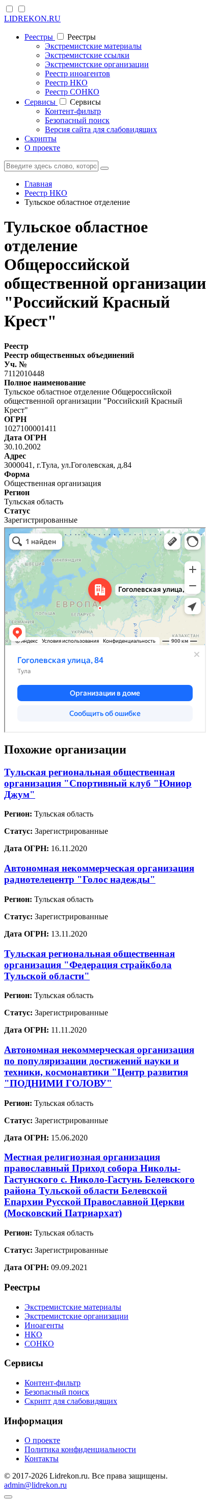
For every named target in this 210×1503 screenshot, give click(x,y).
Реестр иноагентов (77, 73)
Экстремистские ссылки (87, 55)
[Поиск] (104, 168)
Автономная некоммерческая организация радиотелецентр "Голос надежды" (99, 874)
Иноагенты (44, 1325)
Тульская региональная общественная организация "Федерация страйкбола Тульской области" (89, 964)
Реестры (39, 37)
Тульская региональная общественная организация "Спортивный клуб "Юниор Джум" (98, 783)
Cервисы (41, 102)
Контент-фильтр (73, 111)
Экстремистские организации (97, 64)
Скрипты (40, 138)
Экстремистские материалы (93, 46)
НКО (33, 1334)
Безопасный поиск (77, 120)
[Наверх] (8, 1496)
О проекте (42, 147)
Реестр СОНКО (72, 91)
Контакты (41, 1458)
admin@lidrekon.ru (35, 1485)
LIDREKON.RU (32, 18)
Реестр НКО (66, 82)
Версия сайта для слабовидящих (101, 129)
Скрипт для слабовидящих (70, 1401)
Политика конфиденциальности (80, 1449)
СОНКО (39, 1343)
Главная (38, 183)
